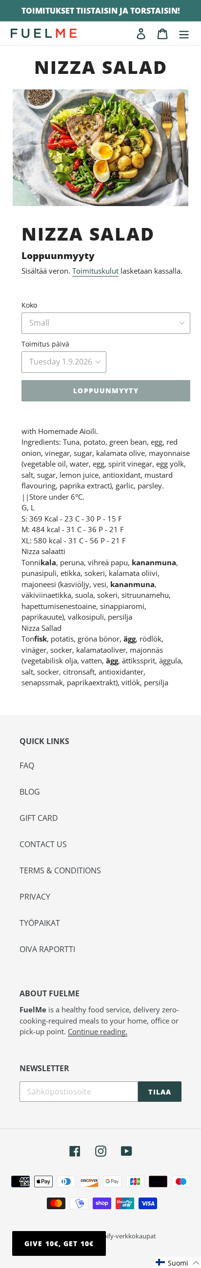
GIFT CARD (39, 818)
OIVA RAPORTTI (47, 949)
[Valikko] (184, 33)
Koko (29, 305)
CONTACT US (43, 844)
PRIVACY (35, 896)
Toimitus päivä (45, 343)
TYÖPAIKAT (40, 923)
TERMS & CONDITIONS (60, 870)
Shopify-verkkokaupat (124, 1236)
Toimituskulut (95, 271)
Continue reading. (97, 1031)
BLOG (30, 791)
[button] (178, 1262)
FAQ (27, 765)
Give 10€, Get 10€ (59, 1243)
